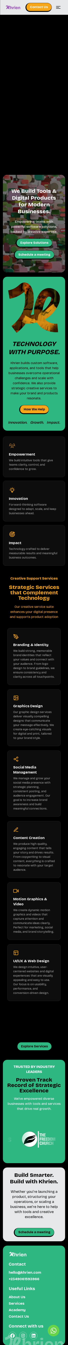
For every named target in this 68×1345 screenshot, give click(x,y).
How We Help (34, 409)
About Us (17, 1297)
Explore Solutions (34, 243)
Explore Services (34, 1046)
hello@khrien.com (25, 1272)
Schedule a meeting (34, 255)
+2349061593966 (24, 1279)
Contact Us (39, 7)
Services (16, 1303)
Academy (17, 1310)
